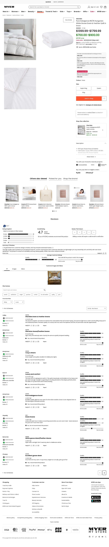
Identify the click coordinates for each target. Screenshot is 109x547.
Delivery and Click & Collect (11, 494)
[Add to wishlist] (104, 98)
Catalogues (6, 503)
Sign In (78, 42)
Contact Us (35, 491)
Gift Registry (35, 503)
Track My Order (7, 485)
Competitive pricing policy (24, 518)
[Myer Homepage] (9, 8)
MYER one (64, 485)
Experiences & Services (39, 497)
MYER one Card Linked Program (12, 506)
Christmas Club (66, 503)
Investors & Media (67, 497)
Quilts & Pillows (16, 15)
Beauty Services (36, 500)
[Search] (78, 7)
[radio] (83, 88)
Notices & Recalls (37, 509)
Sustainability (66, 500)
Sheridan (79, 19)
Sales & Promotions (37, 506)
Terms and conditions (56, 518)
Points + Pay (6, 491)
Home (4, 15)
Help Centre (35, 485)
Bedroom (9, 15)
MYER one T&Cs (69, 518)
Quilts (22, 15)
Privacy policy (98, 518)
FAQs (33, 488)
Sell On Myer (65, 506)
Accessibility (35, 512)
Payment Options (8, 488)
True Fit (5, 500)
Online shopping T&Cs (41, 518)
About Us (64, 494)
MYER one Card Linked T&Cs (84, 518)
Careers (64, 491)
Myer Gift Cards (66, 488)
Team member (54, 522)
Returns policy (11, 518)
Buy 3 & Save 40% (82, 71)
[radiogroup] (91, 90)
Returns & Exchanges (9, 497)
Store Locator (36, 494)
